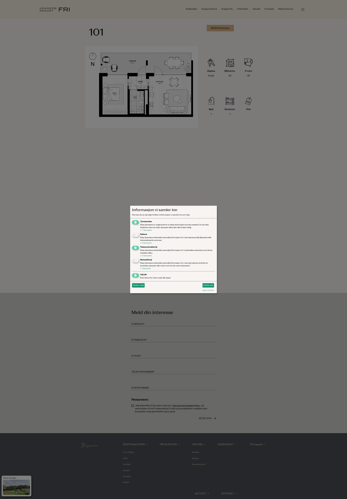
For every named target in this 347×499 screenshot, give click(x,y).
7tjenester (146, 230)
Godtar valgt (138, 285)
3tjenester (146, 243)
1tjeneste (145, 268)
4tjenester (146, 256)
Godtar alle (208, 285)
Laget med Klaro (208, 290)
